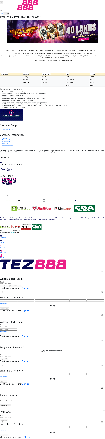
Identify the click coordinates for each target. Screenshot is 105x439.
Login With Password (16, 286)
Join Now (6, 13)
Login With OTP (5, 286)
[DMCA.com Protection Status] (15, 232)
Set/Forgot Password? (6, 331)
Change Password (5, 405)
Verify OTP (3, 381)
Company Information (8, 191)
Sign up (25, 288)
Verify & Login (4, 308)
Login (1, 13)
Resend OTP (3, 303)
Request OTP (4, 359)
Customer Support (7, 196)
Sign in (27, 437)
